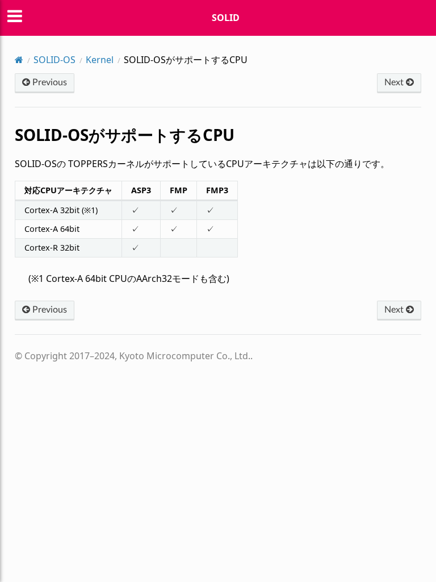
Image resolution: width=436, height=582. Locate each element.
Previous (48, 82)
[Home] (19, 59)
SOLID (226, 17)
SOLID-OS (54, 59)
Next (395, 82)
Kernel (100, 59)
